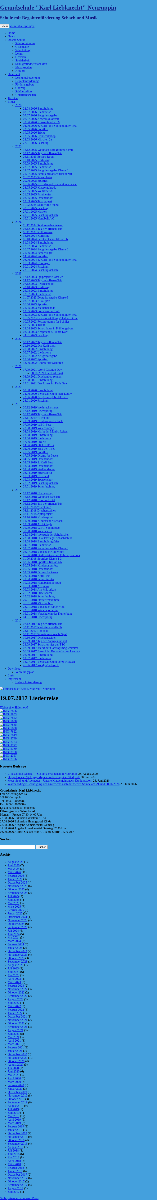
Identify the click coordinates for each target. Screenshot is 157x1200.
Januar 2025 (15, 913)
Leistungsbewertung (27, 77)
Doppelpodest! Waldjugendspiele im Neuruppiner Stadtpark (44, 777)
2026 (18, 105)
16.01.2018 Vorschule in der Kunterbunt (47, 613)
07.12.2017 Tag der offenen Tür (42, 623)
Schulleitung (22, 50)
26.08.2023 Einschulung (38, 290)
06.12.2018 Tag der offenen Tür (42, 503)
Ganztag (20, 88)
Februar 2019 (16, 1126)
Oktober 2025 (16, 889)
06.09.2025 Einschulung (38, 163)
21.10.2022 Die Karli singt (39, 345)
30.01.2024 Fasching (35, 266)
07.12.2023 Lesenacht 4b (38, 283)
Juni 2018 (14, 1154)
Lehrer (19, 53)
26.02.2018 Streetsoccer (37, 593)
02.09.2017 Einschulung (38, 654)
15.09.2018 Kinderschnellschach (43, 520)
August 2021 (15, 1030)
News (11, 36)
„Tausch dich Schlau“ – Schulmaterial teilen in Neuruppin (43, 773)
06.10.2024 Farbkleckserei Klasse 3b (45, 239)
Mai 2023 (13, 975)
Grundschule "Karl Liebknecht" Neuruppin (58, 7)
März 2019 (14, 1123)
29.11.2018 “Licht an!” (37, 507)
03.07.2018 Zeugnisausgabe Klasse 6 (45, 548)
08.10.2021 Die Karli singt (47, 373)
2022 (18, 338)
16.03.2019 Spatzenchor (37, 479)
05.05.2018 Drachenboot (38, 569)
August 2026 (15, 861)
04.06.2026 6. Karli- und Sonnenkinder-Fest (50, 125)
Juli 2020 (13, 1068)
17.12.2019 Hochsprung (37, 410)
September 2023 (17, 961)
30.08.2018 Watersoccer (37, 531)
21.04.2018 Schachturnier (38, 579)
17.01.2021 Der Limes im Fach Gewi (45, 383)
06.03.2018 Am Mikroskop (39, 589)
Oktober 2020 (16, 1061)
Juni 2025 (14, 899)
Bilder (11, 101)
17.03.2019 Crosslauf (36, 476)
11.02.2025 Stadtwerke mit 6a (41, 204)
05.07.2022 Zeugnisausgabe (40, 355)
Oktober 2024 (16, 923)
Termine (13, 98)
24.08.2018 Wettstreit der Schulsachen (46, 534)
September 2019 (17, 1102)
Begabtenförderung (27, 81)
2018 (18, 489)
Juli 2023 (13, 968)
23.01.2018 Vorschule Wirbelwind (44, 606)
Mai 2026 (13, 868)
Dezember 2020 (17, 1054)
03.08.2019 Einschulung (38, 435)
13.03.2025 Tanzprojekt (37, 201)
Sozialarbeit (22, 60)
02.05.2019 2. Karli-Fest (38, 462)
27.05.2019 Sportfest (35, 452)
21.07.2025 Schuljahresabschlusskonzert (47, 173)
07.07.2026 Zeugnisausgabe (40, 115)
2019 (18, 404)
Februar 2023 (16, 985)
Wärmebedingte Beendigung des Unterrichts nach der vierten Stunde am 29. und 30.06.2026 (63, 784)
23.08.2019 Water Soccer (38, 428)
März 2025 (14, 906)
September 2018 (17, 1143)
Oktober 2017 (16, 1181)
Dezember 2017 (17, 1174)
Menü (5, 26)
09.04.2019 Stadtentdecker (39, 469)
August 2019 (15, 1105)
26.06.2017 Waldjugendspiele (41, 665)
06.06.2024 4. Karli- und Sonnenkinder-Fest (50, 259)
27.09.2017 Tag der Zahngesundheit (45, 641)
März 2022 (14, 1006)
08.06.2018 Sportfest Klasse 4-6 (42, 562)
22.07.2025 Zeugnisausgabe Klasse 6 (45, 170)
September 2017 (17, 1184)
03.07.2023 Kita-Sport (36, 301)
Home (11, 33)
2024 (18, 222)
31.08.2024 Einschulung (38, 242)
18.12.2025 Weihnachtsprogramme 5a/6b (48, 149)
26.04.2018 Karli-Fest (36, 575)
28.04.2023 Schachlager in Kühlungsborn (48, 328)
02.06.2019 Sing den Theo (39, 448)
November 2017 (17, 1178)
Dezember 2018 (17, 1133)
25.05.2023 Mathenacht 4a (39, 307)
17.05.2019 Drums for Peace (40, 455)
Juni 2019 (14, 1112)
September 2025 (17, 892)
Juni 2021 (14, 1033)
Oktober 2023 (16, 958)
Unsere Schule (16, 39)
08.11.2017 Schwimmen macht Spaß (45, 634)
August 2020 (15, 1064)
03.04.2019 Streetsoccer (37, 472)
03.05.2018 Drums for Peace (40, 572)
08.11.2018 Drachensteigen (39, 510)
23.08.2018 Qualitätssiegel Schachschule (47, 538)
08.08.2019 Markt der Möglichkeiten (45, 431)
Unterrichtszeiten (25, 94)
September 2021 (17, 1026)
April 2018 (14, 1160)
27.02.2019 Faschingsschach (40, 483)
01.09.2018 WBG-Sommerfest (41, 527)
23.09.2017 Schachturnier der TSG (44, 644)
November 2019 (17, 1095)
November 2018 (17, 1136)
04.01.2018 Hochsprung (37, 617)
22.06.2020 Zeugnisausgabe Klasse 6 (45, 397)
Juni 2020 (14, 1071)
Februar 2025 (16, 910)
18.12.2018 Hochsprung (37, 493)
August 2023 (15, 965)
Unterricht (14, 74)
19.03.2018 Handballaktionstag (42, 582)
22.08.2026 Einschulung (38, 108)
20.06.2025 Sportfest (35, 180)
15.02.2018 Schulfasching (39, 596)
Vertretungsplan (24, 672)
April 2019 (14, 1119)
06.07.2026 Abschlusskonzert (41, 118)
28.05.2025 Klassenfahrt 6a (39, 187)
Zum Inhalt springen (22, 26)
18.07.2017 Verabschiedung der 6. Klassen (49, 661)
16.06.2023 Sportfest (35, 304)
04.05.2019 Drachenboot (38, 459)
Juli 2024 (13, 930)
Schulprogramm (25, 43)
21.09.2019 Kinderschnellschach (43, 421)
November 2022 (17, 989)
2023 (18, 273)
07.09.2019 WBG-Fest (37, 424)
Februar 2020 (16, 1085)
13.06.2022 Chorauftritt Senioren (43, 362)
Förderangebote (24, 84)
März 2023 (14, 982)
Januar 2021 (15, 1050)
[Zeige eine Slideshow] (14, 707)
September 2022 (17, 995)
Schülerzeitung (24, 91)
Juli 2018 (13, 1150)
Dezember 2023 (17, 951)
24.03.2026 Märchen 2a (37, 139)
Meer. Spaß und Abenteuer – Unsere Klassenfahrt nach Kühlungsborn (50, 780)
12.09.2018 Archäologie (37, 524)
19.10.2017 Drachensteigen (39, 637)
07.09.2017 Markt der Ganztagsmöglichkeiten (50, 648)
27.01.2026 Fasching (35, 142)
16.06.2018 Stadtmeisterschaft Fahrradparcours (51, 555)
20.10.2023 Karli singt (36, 287)
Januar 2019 (15, 1129)
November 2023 (17, 954)
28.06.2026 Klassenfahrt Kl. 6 (41, 122)
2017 (18, 620)
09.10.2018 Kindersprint (38, 517)
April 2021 (14, 1040)
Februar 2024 (16, 944)
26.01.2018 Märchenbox (38, 603)
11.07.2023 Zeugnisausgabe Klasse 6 (45, 297)
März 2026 (14, 872)
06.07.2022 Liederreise (37, 352)
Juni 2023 (14, 971)
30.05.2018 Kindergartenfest (40, 565)
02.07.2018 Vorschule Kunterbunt (43, 551)
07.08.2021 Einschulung (38, 380)
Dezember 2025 (17, 882)
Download (14, 668)
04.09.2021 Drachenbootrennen (42, 376)
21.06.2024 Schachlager (37, 252)
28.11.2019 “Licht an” (36, 417)
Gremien (20, 57)
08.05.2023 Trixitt (34, 325)
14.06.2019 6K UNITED (38, 445)
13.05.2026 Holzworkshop (39, 136)
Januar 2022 (15, 1013)
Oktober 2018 (16, 1140)
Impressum (14, 678)
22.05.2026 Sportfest (35, 129)
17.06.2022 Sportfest (35, 359)
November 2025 (17, 886)
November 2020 (17, 1057)
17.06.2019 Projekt (34, 441)
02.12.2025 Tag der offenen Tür (42, 153)
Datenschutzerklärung (28, 682)
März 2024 (14, 941)
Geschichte (22, 46)
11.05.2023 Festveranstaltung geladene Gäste (50, 318)
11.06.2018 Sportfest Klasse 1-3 (42, 558)
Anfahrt (20, 70)
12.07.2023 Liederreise (37, 294)
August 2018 (15, 1147)
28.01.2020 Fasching (35, 400)
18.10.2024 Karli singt (36, 235)
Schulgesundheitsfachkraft (31, 63)
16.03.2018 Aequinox (36, 586)
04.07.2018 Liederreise (37, 544)
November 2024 (17, 920)
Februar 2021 (16, 1047)
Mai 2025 (13, 903)
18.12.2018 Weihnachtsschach (41, 496)
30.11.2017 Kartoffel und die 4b (42, 627)
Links (11, 675)
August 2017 (15, 1188)
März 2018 (14, 1164)
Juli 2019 (13, 1109)
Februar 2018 (16, 1167)
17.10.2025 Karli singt (36, 160)
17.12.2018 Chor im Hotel (39, 500)
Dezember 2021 (17, 1016)
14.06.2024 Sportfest (35, 256)
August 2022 (15, 999)
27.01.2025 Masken (35, 211)
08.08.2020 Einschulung (38, 390)
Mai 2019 (13, 1116)
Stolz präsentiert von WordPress (19, 1198)
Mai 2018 (13, 1157)
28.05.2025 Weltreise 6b (37, 191)
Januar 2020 (15, 1088)
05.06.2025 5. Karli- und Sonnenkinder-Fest (50, 184)
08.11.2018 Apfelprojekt (37, 514)
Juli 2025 (13, 896)
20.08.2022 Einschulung (38, 349)
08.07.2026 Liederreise (37, 112)
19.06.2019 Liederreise (37, 438)
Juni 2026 (14, 865)
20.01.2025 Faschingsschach (40, 215)
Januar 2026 (15, 879)
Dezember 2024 (17, 916)
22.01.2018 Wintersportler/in (40, 610)
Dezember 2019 (17, 1092)
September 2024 (17, 927)
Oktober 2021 (16, 1023)
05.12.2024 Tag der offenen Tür (42, 228)
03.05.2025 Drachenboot (38, 197)
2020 (18, 386)
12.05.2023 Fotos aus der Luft (41, 311)
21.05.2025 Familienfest (37, 194)
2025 (18, 146)
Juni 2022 (14, 1002)
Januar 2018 (15, 1171)
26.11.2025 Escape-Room (38, 156)
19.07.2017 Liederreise (37, 658)
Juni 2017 (14, 1191)
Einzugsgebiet (23, 67)
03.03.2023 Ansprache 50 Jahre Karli (45, 331)
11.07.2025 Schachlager (37, 177)
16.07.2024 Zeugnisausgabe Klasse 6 (45, 249)
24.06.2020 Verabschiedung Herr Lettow (48, 393)
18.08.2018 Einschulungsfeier (41, 541)
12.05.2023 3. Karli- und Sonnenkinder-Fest (50, 314)
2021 (18, 366)
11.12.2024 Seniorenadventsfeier (43, 225)
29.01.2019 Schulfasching (39, 486)
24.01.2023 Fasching (35, 335)
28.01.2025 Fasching (35, 208)
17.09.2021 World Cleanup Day (42, 369)
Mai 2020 (13, 1075)
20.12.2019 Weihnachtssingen (41, 407)
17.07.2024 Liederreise (37, 246)
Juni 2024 (14, 934)
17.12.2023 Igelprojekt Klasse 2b (43, 276)
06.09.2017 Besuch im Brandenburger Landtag (51, 651)
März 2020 (14, 1081)
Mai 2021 (13, 1037)
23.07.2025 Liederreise (37, 167)
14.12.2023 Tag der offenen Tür (42, 280)
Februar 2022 (16, 1009)
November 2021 (17, 1020)
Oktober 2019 (16, 1099)
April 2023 (14, 978)
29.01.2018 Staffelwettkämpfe (41, 599)
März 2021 (14, 1044)
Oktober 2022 (16, 992)
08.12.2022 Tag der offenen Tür (42, 342)
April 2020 (14, 1078)
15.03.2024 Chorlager (36, 263)
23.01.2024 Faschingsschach (40, 270)
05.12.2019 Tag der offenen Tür (42, 414)
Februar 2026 (16, 875)
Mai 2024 (13, 937)
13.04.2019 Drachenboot (38, 465)
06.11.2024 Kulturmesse (37, 232)
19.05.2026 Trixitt (34, 132)
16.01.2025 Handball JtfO (39, 218)
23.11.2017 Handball (35, 630)
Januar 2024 (15, 947)
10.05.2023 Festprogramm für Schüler (46, 321)
